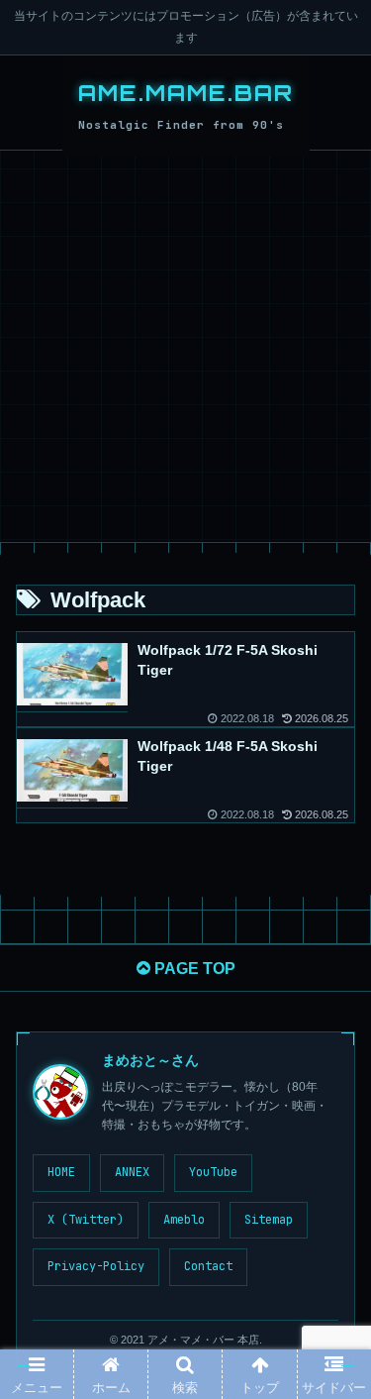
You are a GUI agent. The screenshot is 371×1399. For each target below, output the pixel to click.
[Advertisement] (185, 346)
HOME (61, 1172)
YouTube (213, 1172)
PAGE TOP (192, 968)
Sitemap (268, 1220)
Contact (208, 1266)
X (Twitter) (85, 1220)
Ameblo (184, 1220)
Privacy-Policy (95, 1266)
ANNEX (132, 1172)
